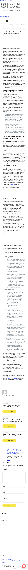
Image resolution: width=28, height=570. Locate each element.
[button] (14, 13)
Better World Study (13, 378)
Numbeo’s (12, 184)
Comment (5, 469)
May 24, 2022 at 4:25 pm (13, 455)
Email (4, 492)
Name (4, 486)
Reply (8, 460)
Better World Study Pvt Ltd (6, 0)
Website (4, 498)
